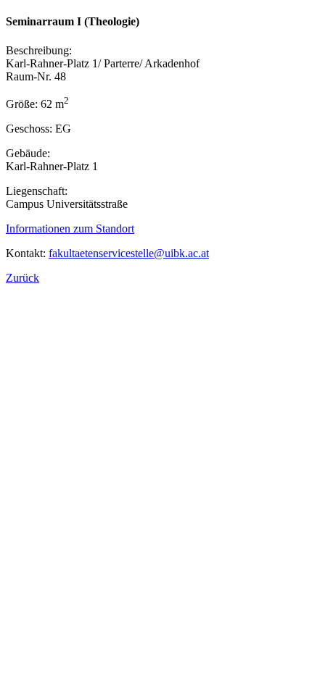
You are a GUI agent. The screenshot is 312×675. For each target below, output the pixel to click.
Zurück (22, 278)
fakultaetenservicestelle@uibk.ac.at (129, 253)
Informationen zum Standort (70, 228)
